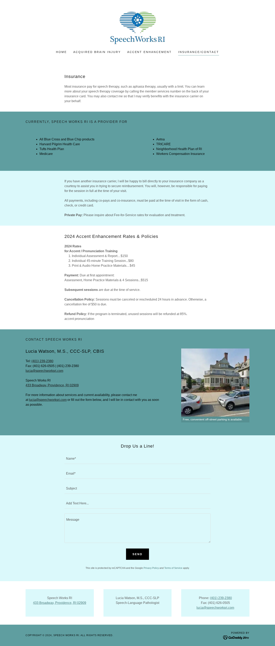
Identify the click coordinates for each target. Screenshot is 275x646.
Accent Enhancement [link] (149, 52)
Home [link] (61, 52)
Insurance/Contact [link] (198, 52)
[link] (137, 27)
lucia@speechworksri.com (44, 370)
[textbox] (137, 459)
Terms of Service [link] (173, 568)
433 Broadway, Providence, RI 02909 (52, 385)
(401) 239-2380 (42, 361)
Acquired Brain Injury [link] (97, 52)
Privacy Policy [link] (151, 568)
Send (137, 554)
